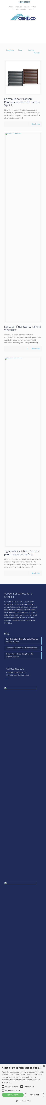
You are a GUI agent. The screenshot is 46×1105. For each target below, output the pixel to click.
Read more (36, 124)
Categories (10, 50)
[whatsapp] (8, 678)
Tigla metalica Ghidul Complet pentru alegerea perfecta (22, 552)
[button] (3, 1086)
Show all (37, 53)
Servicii (26, 7)
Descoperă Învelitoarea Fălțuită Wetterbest (22, 328)
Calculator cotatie (19, 9)
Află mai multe (7, 1082)
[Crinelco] (23, 17)
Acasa (11, 7)
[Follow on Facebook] (5, 678)
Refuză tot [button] (34, 1095)
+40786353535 (24, 2)
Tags (20, 50)
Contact (30, 9)
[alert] (23, 1084)
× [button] (44, 1066)
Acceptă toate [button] (13, 1095)
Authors (31, 50)
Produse (19, 7)
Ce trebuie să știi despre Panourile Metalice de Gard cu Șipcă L (22, 102)
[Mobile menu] (3, 4)
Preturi (33, 7)
